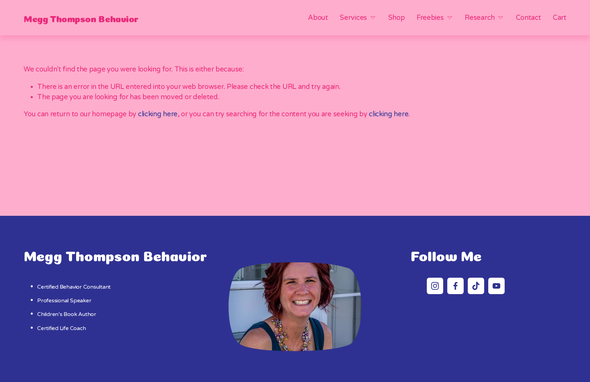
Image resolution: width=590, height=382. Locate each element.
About (318, 18)
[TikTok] (476, 286)
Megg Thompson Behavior (81, 17)
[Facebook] (455, 286)
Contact (528, 18)
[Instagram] (435, 286)
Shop (396, 18)
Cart (559, 18)
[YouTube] (496, 286)
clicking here (158, 114)
